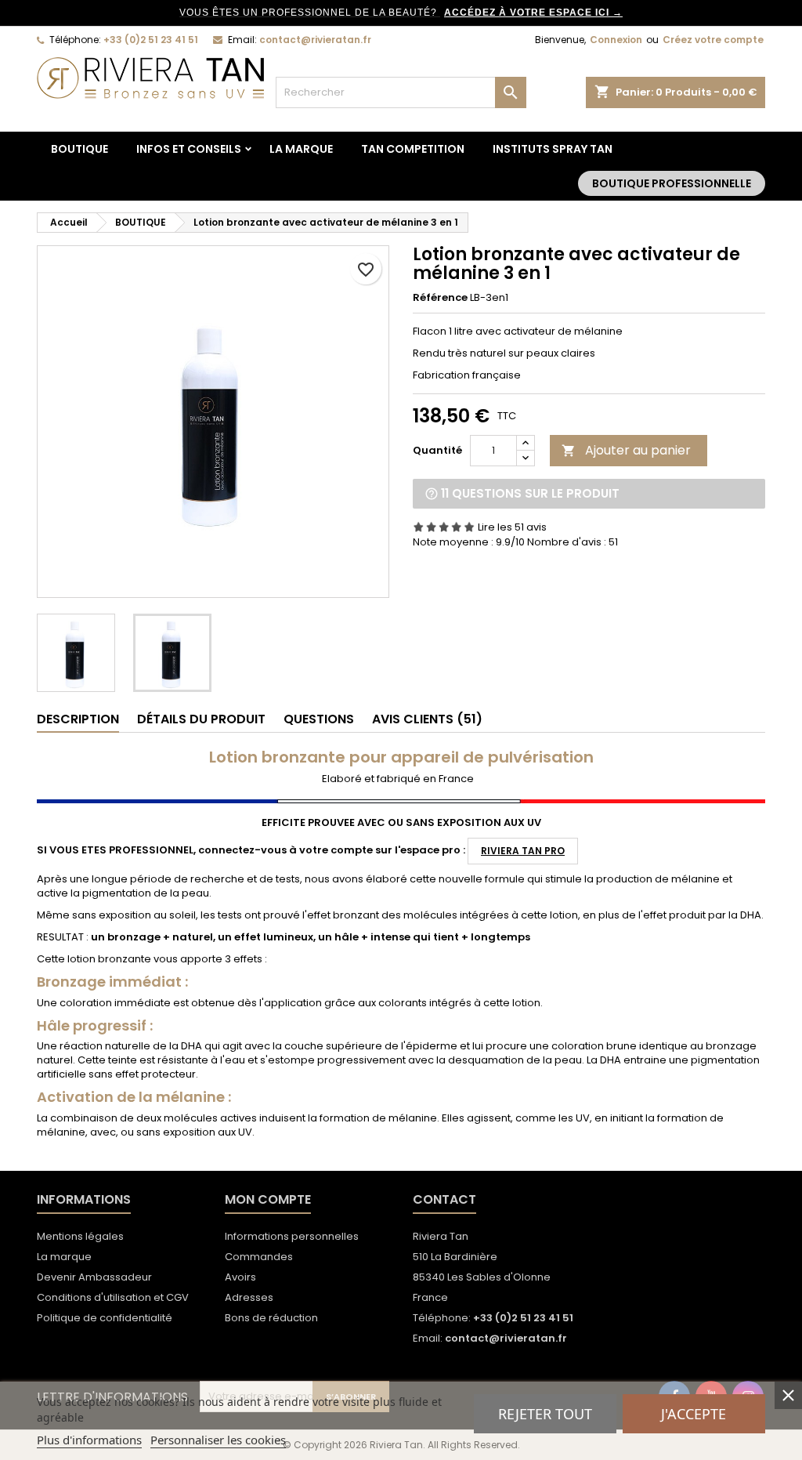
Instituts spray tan (552, 149)
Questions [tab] (319, 719)
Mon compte (268, 1199)
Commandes (259, 1256)
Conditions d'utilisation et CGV (113, 1297)
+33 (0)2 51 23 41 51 (150, 39)
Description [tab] (78, 719)
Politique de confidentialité (104, 1317)
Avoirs (240, 1277)
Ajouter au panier (626, 450)
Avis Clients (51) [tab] (427, 719)
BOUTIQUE (79, 149)
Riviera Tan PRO (523, 850)
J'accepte (693, 1413)
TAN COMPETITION (412, 149)
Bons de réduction (271, 1317)
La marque (301, 149)
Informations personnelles (292, 1236)
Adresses (249, 1297)
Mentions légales (80, 1236)
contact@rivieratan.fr (315, 39)
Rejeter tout (545, 1413)
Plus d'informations (89, 1439)
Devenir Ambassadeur (94, 1277)
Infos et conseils (188, 149)
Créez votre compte (713, 39)
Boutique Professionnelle (671, 183)
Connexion (616, 39)
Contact (444, 1199)
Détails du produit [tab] (201, 719)
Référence (440, 298)
